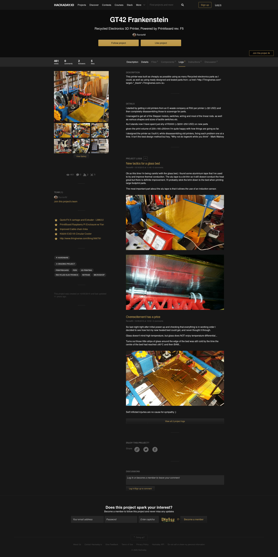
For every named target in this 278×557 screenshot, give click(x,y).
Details (144, 62)
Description (132, 62)
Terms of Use (127, 544)
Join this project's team (65, 201)
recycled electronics (67, 275)
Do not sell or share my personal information (186, 544)
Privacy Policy (142, 544)
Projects (82, 5)
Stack (130, 5)
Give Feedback (111, 544)
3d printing (86, 270)
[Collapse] (145, 158)
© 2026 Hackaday (139, 550)
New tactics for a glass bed (143, 163)
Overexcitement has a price (143, 316)
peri (75, 270)
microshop (99, 275)
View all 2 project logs (175, 421)
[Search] (182, 5)
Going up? (140, 537)
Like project (161, 43)
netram (86, 275)
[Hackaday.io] (64, 5)
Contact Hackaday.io (93, 544)
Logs (182, 62)
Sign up (205, 5)
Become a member (114, 511)
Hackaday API (158, 544)
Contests (106, 5)
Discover (94, 5)
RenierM (141, 34)
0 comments (158, 167)
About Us (77, 544)
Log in (218, 5)
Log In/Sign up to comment (140, 488)
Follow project (118, 43)
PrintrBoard (62, 270)
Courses (119, 5)
